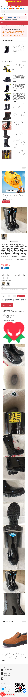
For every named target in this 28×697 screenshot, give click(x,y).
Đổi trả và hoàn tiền (6, 689)
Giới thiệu (4, 683)
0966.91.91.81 (7, 673)
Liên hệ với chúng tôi (7, 691)
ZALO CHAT (18, 681)
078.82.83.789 (7, 675)
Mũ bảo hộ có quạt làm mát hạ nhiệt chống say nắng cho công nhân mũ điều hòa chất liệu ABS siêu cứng (12, 195)
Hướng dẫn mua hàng (7, 685)
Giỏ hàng (23, 3)
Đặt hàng (22, 296)
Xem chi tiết (6, 201)
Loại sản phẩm (5, 11)
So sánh (17, 3)
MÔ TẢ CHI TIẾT (7, 305)
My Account (5, 3)
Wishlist (11, 3)
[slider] (3, 259)
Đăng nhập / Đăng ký (15, 4)
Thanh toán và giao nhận (7, 687)
